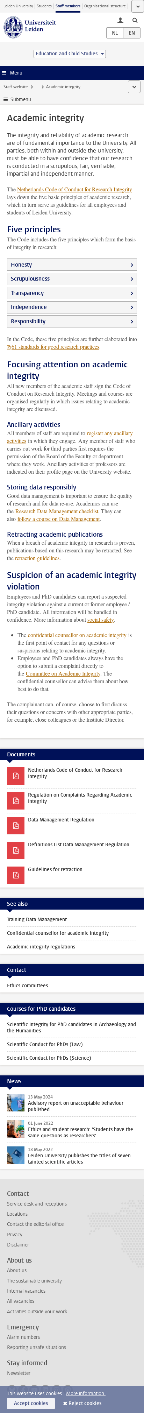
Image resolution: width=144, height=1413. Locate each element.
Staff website (15, 87)
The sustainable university (34, 1281)
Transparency (27, 293)
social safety (100, 619)
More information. (86, 1393)
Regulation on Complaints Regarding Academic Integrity (80, 798)
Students (44, 6)
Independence (29, 307)
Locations (17, 1214)
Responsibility (28, 321)
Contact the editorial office (35, 1224)
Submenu (20, 99)
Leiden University (18, 6)
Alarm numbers (23, 1337)
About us (17, 1270)
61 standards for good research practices (55, 346)
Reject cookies (85, 1403)
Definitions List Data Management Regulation (78, 844)
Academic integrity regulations (41, 947)
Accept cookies (31, 1403)
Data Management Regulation (61, 820)
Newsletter (18, 1373)
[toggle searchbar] (135, 20)
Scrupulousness (30, 278)
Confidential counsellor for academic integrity (58, 933)
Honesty (21, 264)
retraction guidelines (37, 557)
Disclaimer (18, 1245)
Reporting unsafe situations (36, 1347)
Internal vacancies (26, 1291)
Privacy (14, 1234)
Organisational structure (105, 6)
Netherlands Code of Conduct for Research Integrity (74, 189)
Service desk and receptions (37, 1204)
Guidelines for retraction (55, 869)
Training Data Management (37, 919)
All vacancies (20, 1301)
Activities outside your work (37, 1311)
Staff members (68, 6)
